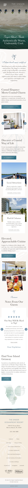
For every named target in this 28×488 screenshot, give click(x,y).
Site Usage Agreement (14, 446)
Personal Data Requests (14, 454)
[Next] (25, 123)
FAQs (18, 439)
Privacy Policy (18, 443)
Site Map (8, 443)
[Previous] (2, 123)
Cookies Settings (14, 462)
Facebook (7, 465)
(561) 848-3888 (14, 431)
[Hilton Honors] (19, 471)
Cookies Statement (14, 450)
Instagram (14, 465)
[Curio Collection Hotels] (8, 471)
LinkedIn (22, 465)
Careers (11, 439)
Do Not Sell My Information (14, 458)
